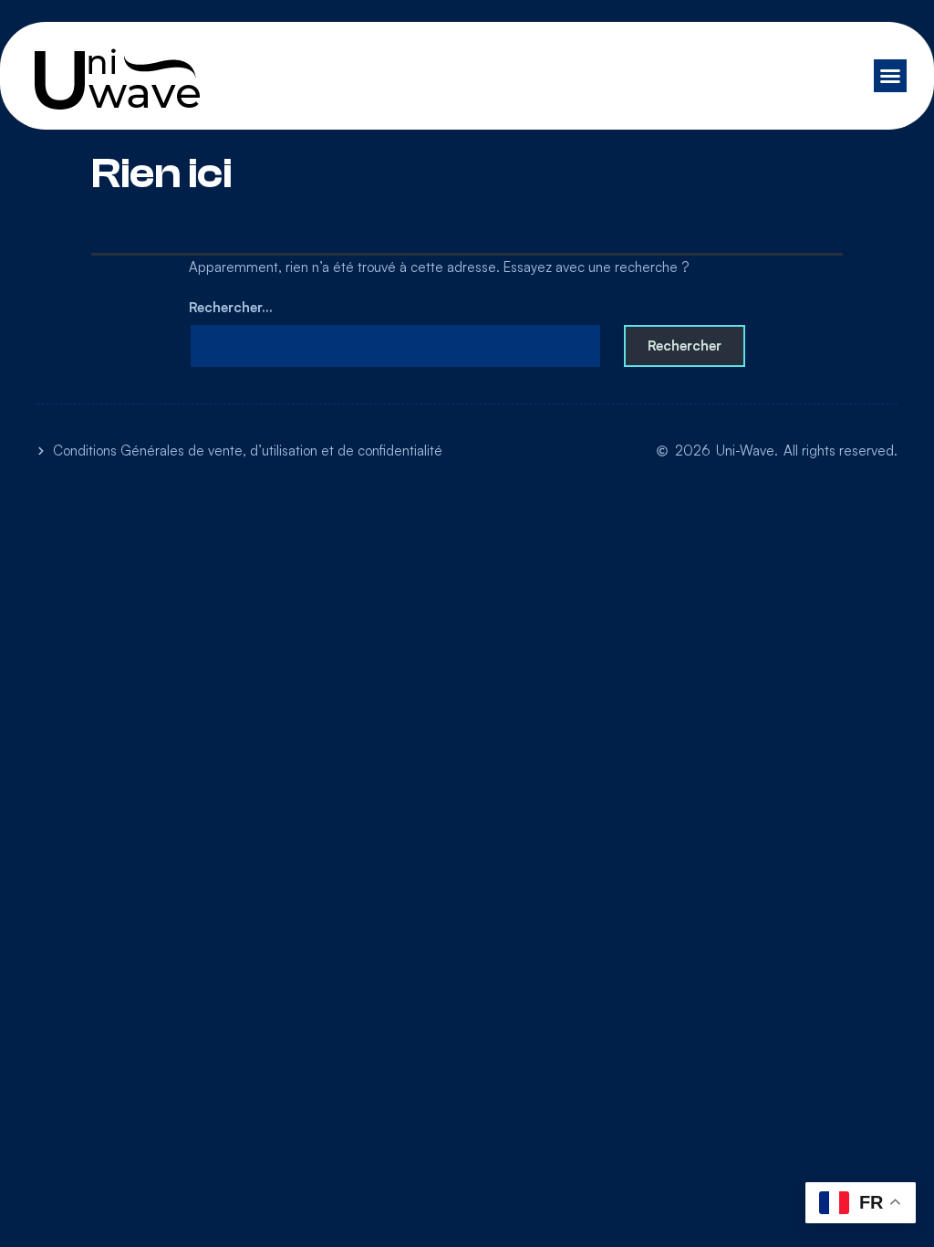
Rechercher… (231, 307)
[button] (890, 75)
